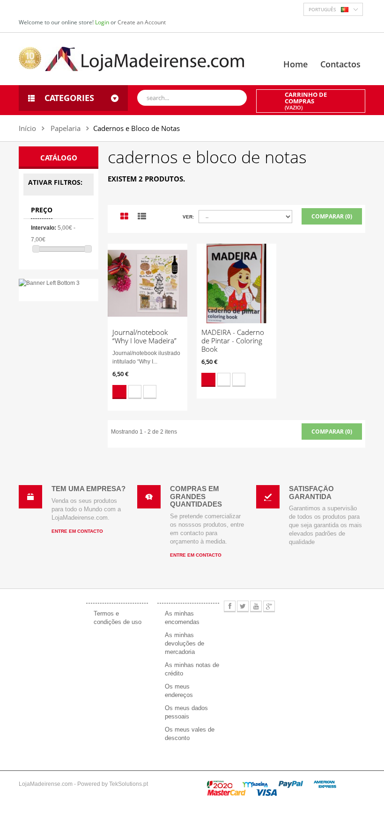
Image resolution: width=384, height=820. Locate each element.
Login (103, 22)
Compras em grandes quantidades (196, 496)
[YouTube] (256, 606)
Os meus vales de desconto (189, 733)
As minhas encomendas (182, 617)
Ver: (188, 216)
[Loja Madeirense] (132, 58)
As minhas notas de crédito (192, 669)
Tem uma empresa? (89, 489)
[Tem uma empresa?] (30, 496)
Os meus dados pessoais (186, 712)
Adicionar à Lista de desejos (134, 392)
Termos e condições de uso (117, 617)
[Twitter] (243, 606)
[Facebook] (230, 606)
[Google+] (269, 606)
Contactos (340, 64)
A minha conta (184, 592)
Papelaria (66, 128)
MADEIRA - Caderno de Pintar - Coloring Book (232, 340)
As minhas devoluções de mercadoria (184, 643)
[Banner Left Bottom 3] (58, 283)
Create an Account (142, 22)
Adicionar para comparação (149, 392)
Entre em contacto (77, 531)
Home (295, 64)
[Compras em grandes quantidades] (149, 496)
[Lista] (142, 216)
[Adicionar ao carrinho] (119, 392)
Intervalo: (43, 228)
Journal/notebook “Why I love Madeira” (144, 336)
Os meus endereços (179, 690)
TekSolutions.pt (128, 784)
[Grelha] (124, 216)
